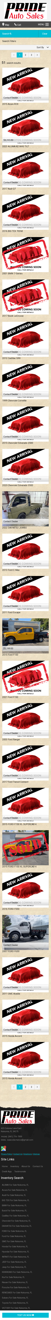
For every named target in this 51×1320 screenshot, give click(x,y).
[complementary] (42, 1311)
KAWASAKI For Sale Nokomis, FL (17, 1272)
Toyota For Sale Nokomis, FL (15, 1303)
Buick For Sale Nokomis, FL (14, 1210)
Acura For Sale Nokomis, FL (14, 1190)
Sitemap (36, 1154)
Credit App (7, 1171)
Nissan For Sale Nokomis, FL (15, 1282)
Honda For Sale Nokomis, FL (15, 1246)
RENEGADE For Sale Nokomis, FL (17, 1292)
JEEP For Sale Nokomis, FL (14, 1262)
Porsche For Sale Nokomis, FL (15, 1287)
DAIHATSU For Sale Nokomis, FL (17, 1226)
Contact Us (17, 1154)
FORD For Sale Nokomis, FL (14, 1231)
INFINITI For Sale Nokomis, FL (15, 1257)
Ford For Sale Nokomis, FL (14, 1236)
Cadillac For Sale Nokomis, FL (15, 1216)
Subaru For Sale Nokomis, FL (15, 1298)
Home (5, 1166)
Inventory (14, 1166)
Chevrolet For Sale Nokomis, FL (16, 1221)
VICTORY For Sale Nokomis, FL (16, 1308)
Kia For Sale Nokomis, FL (13, 1277)
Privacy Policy (6, 1154)
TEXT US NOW (24, 1315)
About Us (26, 1166)
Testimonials (20, 1171)
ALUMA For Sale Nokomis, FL (15, 1185)
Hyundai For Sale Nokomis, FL (15, 1252)
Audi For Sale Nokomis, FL (14, 1195)
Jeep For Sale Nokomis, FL (14, 1267)
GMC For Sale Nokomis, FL (14, 1241)
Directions (28, 1154)
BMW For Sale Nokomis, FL (14, 1205)
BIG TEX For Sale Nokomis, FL (15, 1200)
